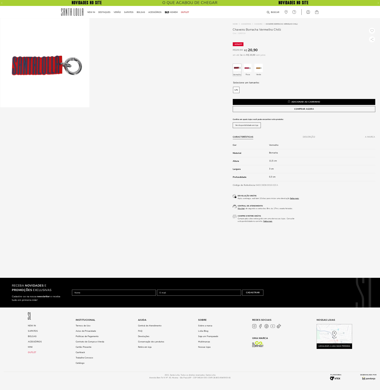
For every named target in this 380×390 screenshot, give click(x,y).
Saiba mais (294, 198)
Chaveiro (258, 24)
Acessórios (246, 24)
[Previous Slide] (2, 3)
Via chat (241, 208)
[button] (236, 90)
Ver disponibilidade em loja (246, 125)
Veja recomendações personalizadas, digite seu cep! (286, 12)
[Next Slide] (378, 3)
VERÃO (117, 12)
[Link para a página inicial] (235, 24)
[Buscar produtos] (268, 12)
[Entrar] (308, 12)
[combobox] (261, 12)
